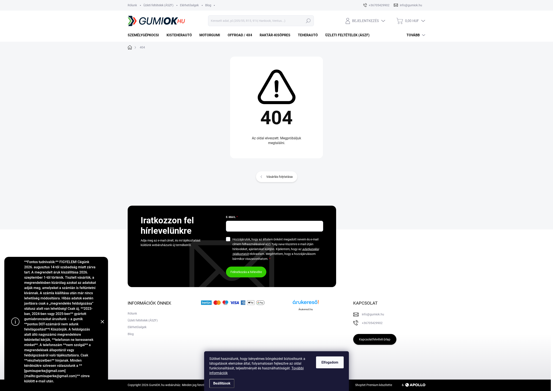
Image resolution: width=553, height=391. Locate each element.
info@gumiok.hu (373, 314)
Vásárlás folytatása (279, 176)
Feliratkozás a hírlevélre (246, 272)
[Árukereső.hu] (306, 303)
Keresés (308, 20)
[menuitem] (145, 35)
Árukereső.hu (306, 309)
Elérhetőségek (189, 5)
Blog (208, 5)
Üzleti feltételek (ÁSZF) (158, 5)
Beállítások (221, 383)
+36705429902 (372, 323)
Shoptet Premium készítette (373, 385)
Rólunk (132, 5)
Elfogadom (329, 362)
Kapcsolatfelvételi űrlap (374, 339)
